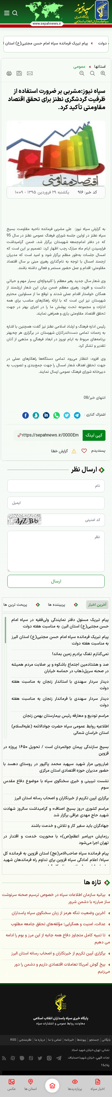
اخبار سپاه (98, 1089)
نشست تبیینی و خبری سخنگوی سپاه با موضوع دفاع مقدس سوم (56, 784)
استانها (99, 67)
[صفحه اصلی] (52, 1086)
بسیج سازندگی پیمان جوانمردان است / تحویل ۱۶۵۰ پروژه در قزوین (56, 750)
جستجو (94, 1040)
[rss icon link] (4, 1058)
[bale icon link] (22, 1058)
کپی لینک (94, 435)
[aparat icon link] (12, 1058)
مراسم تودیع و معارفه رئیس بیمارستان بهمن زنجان (66, 716)
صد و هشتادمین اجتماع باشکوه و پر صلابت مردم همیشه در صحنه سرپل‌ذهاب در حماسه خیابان (60, 668)
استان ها (30, 1089)
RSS (13, 1040)
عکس (11, 1089)
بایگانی (106, 1040)
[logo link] (88, 12)
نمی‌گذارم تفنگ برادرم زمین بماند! (80, 654)
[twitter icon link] (40, 1058)
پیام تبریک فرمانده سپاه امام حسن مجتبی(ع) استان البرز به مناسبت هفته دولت (60, 640)
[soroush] (36, 415)
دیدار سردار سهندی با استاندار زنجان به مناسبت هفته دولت (60, 685)
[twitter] (67, 415)
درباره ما (40, 1040)
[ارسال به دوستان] (30, 73)
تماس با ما (54, 1040)
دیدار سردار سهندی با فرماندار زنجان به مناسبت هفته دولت (60, 702)
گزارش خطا (60, 451)
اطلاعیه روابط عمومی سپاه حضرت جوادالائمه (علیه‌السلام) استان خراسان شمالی (60, 729)
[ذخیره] (19, 73)
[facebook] (25, 415)
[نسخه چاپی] (9, 73)
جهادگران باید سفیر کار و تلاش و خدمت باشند (70, 826)
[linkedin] (56, 415)
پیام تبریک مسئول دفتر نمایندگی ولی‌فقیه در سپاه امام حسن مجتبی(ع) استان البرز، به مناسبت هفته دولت (60, 623)
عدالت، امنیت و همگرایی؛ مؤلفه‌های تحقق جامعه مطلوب (59, 924)
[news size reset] (92, 73)
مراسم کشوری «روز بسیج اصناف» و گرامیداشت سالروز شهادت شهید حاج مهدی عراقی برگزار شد (56, 812)
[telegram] (77, 415)
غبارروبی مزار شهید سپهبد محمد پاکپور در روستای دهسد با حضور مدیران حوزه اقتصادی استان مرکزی (56, 767)
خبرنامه (69, 1040)
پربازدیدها (75, 1089)
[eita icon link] (31, 1058)
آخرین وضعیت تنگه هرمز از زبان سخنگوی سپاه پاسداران (59, 913)
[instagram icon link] (49, 1058)
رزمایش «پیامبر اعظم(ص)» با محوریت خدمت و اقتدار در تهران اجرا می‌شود (56, 839)
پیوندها (81, 1040)
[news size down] (81, 73)
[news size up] (102, 73)
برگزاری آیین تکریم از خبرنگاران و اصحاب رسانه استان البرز (61, 798)
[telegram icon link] (58, 1058)
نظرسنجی (25, 1040)
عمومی (79, 67)
